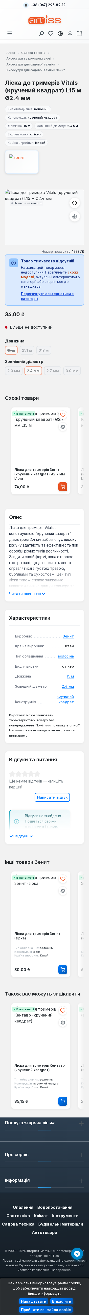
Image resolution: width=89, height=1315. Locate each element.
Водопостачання (54, 1207)
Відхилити (61, 1301)
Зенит (68, 636)
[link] (50, 32)
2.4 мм (68, 686)
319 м (45, 351)
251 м (28, 351)
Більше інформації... (44, 1293)
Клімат (41, 1215)
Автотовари (44, 1232)
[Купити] (62, 486)
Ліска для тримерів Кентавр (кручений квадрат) (39, 1067)
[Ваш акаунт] (70, 32)
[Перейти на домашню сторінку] (44, 19)
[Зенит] (44, 162)
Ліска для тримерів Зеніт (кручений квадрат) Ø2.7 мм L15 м (39, 474)
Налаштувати (33, 1301)
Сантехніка (18, 1215)
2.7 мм (53, 372)
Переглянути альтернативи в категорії (47, 296)
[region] (44, 217)
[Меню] (9, 32)
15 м (70, 676)
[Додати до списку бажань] (74, 202)
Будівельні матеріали (60, 1224)
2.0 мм (14, 372)
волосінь (66, 656)
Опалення (23, 1207)
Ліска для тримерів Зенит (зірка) (37, 936)
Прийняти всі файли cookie (46, 1310)
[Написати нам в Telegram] (77, 1254)
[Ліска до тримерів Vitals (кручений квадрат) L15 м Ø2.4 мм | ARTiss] (44, 217)
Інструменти (65, 1215)
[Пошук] (41, 32)
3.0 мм (73, 372)
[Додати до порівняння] (74, 216)
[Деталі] (62, 969)
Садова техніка (18, 1224)
